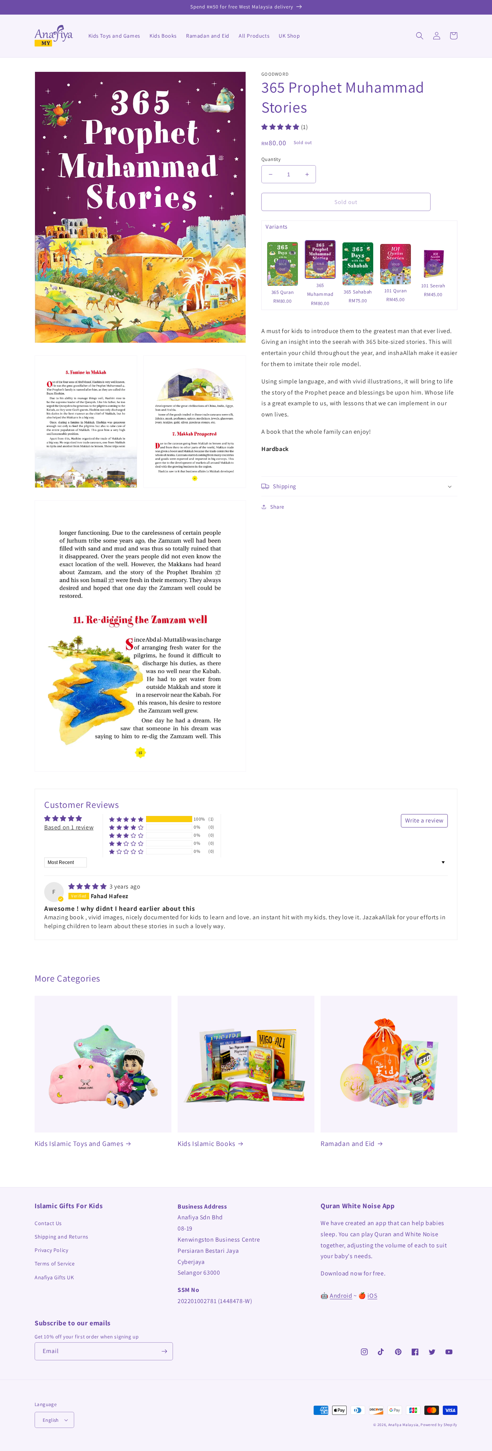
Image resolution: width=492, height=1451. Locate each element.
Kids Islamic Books (206, 1143)
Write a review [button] (424, 820)
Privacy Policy (51, 1250)
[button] (419, 35)
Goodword (275, 74)
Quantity (271, 159)
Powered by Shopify (439, 1424)
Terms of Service (55, 1263)
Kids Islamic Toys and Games (79, 1143)
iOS (372, 1296)
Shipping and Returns (61, 1236)
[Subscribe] (164, 1351)
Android (341, 1296)
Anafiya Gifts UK (54, 1277)
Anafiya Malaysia (403, 1424)
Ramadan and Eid (348, 1143)
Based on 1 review (68, 827)
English (51, 1420)
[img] (88, 886)
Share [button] (277, 506)
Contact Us (48, 1223)
